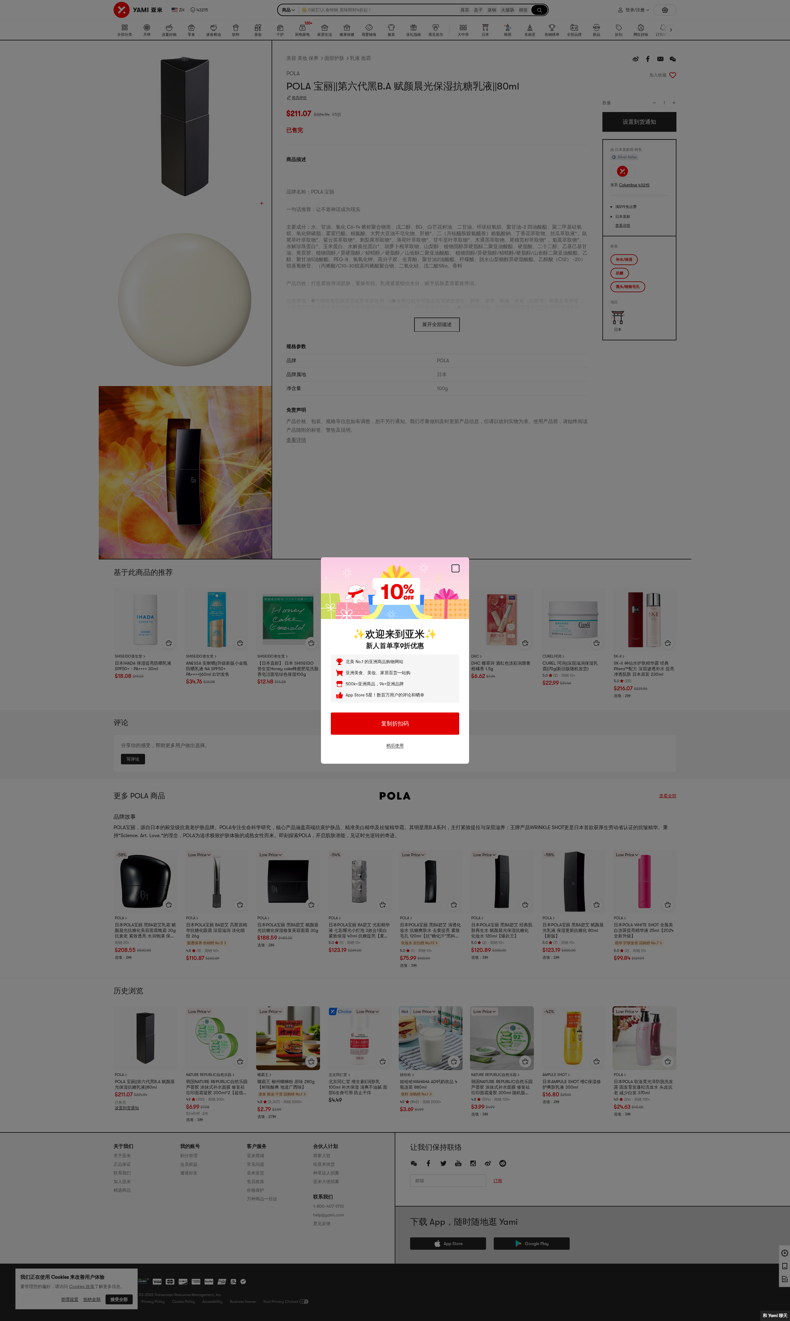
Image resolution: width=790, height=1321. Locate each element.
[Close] (455, 568)
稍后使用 (395, 745)
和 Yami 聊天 (775, 1315)
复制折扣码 (395, 724)
